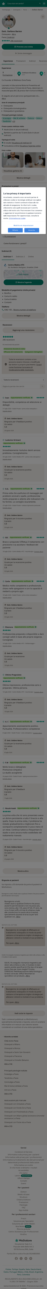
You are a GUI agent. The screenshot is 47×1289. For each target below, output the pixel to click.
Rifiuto (15, 230)
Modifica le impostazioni (23, 226)
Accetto (31, 230)
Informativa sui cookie (17, 218)
